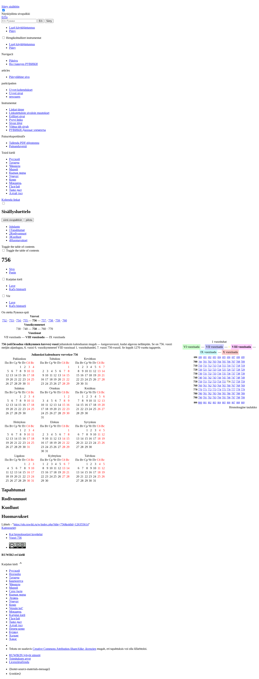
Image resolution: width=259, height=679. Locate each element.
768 (238, 385)
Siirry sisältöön (10, 6)
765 (224, 385)
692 (209, 357)
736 (229, 373)
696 (228, 357)
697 (233, 357)
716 (229, 365)
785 (224, 393)
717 (233, 365)
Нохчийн (15, 574)
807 (233, 402)
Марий (13, 587)
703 (214, 361)
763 (214, 385)
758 (51, 320)
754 (18, 320)
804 (219, 402)
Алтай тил (16, 625)
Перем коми (17, 628)
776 (229, 389)
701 (205, 361)
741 (205, 377)
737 (233, 373)
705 (224, 361)
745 (224, 377)
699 (243, 357)
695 (224, 357)
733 (214, 373)
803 (214, 402)
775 (224, 389)
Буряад (13, 632)
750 (200, 381)
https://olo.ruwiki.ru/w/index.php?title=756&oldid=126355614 (51, 524)
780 (200, 393)
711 (205, 365)
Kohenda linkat (11, 199)
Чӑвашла (14, 584)
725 (224, 369)
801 (205, 402)
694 (219, 357)
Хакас (13, 639)
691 (205, 357)
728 (238, 369)
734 (219, 373)
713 (214, 365)
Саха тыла (15, 591)
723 (214, 369)
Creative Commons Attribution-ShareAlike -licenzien (64, 648)
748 (238, 377)
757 (44, 320)
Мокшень (15, 611)
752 (4, 320)
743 (214, 377)
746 (229, 377)
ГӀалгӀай (14, 618)
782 (210, 393)
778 (238, 389)
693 (214, 357)
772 (210, 389)
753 (11, 320)
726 (229, 369)
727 (233, 369)
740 (200, 377)
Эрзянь (13, 598)
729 (243, 369)
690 (200, 357)
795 (224, 397)
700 (200, 362)
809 (243, 402)
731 (205, 373)
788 (238, 393)
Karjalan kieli (17, 615)
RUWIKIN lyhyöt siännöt (24, 655)
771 (205, 389)
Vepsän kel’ (16, 608)
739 (243, 373)
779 (243, 389)
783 (214, 393)
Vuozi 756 (15, 537)
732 (210, 373)
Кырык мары (17, 594)
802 (209, 402)
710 (200, 365)
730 (200, 373)
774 (219, 389)
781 (205, 393)
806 (228, 402)
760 (64, 320)
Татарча (14, 577)
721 (205, 369)
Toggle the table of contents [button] (18, 246)
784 (219, 393)
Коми (12, 604)
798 (238, 397)
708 (238, 361)
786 (229, 393)
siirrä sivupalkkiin (12, 220)
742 (210, 377)
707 (233, 361)
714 (219, 365)
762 (210, 385)
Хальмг (14, 635)
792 (210, 397)
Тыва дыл (15, 621)
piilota (29, 220)
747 (233, 377)
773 (214, 389)
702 (210, 361)
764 (219, 385)
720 (200, 369)
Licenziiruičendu (19, 662)
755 (25, 320)
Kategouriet (9, 527)
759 (58, 320)
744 (219, 377)
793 (214, 397)
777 (233, 389)
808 (238, 402)
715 (224, 365)
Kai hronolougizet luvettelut (25, 534)
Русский (14, 570)
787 (233, 393)
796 (229, 397)
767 (233, 385)
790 (200, 397)
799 (243, 397)
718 (238, 365)
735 (224, 373)
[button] (16, 13)
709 (243, 361)
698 (238, 357)
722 (210, 369)
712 (210, 365)
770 (200, 389)
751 (205, 381)
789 (243, 393)
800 (200, 402)
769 (243, 385)
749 (243, 377)
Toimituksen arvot (20, 658)
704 (219, 361)
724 (219, 369)
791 (205, 397)
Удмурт (14, 601)
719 (243, 365)
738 (238, 373)
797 (233, 397)
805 (224, 402)
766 (229, 385)
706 (229, 361)
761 (205, 385)
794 (219, 397)
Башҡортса (16, 581)
